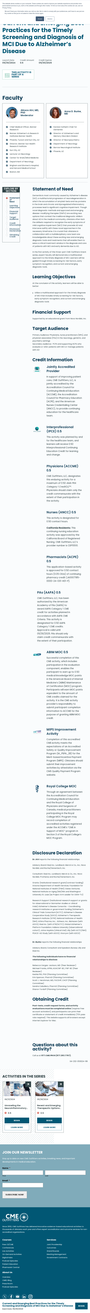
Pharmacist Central (10, 1267)
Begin (81, 1306)
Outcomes (51, 1248)
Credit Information (12, 224)
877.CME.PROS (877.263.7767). (56, 1055)
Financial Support (12, 212)
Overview (6, 1277)
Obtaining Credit (12, 235)
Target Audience (12, 218)
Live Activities (8, 1251)
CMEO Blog (7, 1280)
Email (6, 1180)
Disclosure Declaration (12, 230)
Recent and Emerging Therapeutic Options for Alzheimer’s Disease (49, 1107)
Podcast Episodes (10, 1261)
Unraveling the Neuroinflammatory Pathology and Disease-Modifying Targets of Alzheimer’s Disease (17, 1107)
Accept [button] (40, 19)
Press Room (7, 1284)
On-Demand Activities (12, 1254)
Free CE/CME (7, 1244)
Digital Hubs (7, 1258)
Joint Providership (54, 1244)
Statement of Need (12, 200)
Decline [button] (49, 19)
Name (6, 1168)
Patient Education (10, 1264)
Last (46, 1176)
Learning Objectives (12, 206)
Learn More (17, 1127)
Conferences (8, 1248)
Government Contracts (57, 1258)
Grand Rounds (53, 1251)
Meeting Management (56, 1254)
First (4, 1176)
